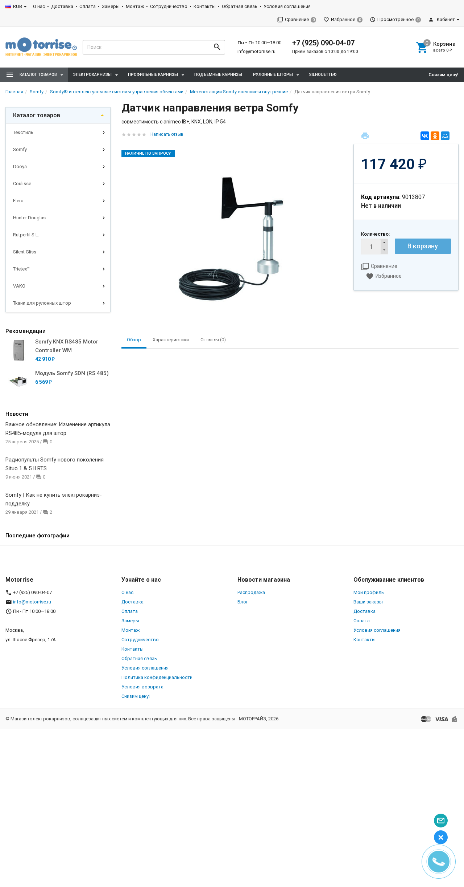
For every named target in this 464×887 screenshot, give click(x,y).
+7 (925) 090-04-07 (323, 42)
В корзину (422, 246)
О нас (39, 6)
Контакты (205, 6)
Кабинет (445, 19)
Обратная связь (239, 6)
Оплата (87, 6)
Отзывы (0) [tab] (213, 339)
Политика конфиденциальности (156, 677)
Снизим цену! (443, 74)
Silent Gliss (24, 252)
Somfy (20, 149)
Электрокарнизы (92, 74)
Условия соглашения (287, 6)
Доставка (62, 6)
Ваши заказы (368, 602)
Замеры (111, 6)
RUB (17, 6)
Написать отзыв (166, 134)
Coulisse (22, 183)
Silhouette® (323, 74)
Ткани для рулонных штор (42, 303)
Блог (242, 602)
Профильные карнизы (153, 74)
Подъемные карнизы (218, 74)
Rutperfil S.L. (26, 234)
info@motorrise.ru (256, 51)
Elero (18, 200)
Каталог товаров (36, 115)
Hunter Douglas (29, 217)
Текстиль (23, 132)
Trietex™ (21, 269)
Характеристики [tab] (171, 339)
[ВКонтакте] (424, 135)
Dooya (20, 166)
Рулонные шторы (273, 74)
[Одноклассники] (435, 135)
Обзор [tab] (134, 339)
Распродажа (251, 592)
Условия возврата (142, 686)
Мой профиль (368, 592)
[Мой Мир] (445, 135)
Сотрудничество (168, 6)
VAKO (19, 286)
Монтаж (135, 6)
